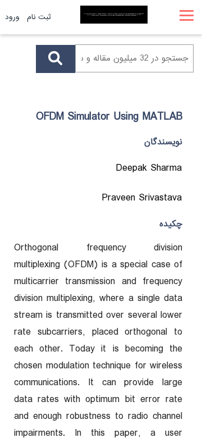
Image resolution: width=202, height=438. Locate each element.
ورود (12, 17)
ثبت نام (39, 17)
